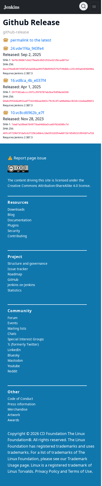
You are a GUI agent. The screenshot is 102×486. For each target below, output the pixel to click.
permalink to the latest (30, 40)
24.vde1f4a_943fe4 (27, 48)
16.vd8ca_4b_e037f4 (28, 80)
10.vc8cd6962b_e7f (27, 112)
